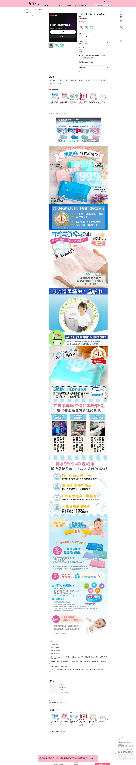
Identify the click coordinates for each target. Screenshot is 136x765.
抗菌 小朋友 (52, 83)
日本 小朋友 (52, 80)
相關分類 (51, 77)
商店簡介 (56, 762)
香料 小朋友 (95, 80)
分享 (82, 71)
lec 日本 (66, 80)
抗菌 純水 (81, 80)
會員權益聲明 (76, 762)
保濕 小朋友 (102, 80)
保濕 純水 (88, 80)
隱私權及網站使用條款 (58, 764)
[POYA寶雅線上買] (34, 3)
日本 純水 (60, 80)
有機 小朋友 (73, 80)
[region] (63, 27)
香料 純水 (60, 83)
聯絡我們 (76, 764)
